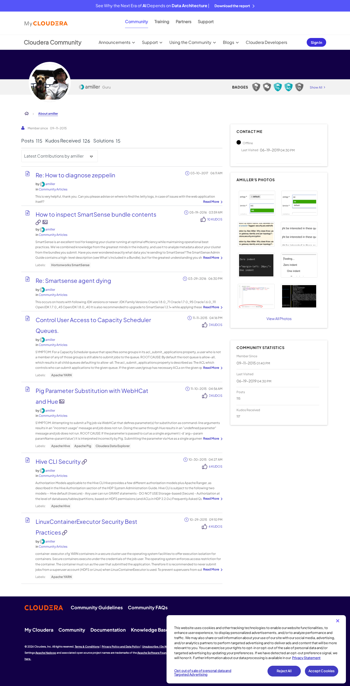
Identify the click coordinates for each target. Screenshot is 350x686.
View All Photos (279, 318)
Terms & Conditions (87, 646)
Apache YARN (61, 375)
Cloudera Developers (266, 42)
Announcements (114, 42)
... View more (212, 202)
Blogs (228, 42)
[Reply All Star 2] (299, 87)
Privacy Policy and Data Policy (121, 646)
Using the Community (190, 42)
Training (162, 21)
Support (206, 21)
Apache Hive (60, 446)
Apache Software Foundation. (156, 652)
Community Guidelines (97, 607)
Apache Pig (82, 446)
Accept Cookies (321, 671)
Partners (183, 21)
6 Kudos (215, 466)
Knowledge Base (150, 630)
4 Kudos (215, 526)
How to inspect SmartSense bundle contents (96, 214)
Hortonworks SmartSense (70, 265)
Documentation (108, 630)
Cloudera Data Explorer (113, 446)
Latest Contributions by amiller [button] (54, 156)
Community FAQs (148, 607)
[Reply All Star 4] (277, 87)
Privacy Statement (306, 658)
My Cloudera (39, 630)
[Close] (337, 620)
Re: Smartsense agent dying (73, 280)
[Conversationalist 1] (267, 87)
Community (136, 21)
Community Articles (53, 189)
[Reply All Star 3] (288, 87)
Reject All (284, 671)
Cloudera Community (52, 42)
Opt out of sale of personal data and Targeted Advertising (202, 673)
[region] (256, 649)
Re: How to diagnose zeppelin (75, 175)
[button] (257, 203)
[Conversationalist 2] (256, 87)
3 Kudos (215, 325)
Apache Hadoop (45, 652)
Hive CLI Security (59, 461)
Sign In (316, 42)
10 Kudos (214, 219)
